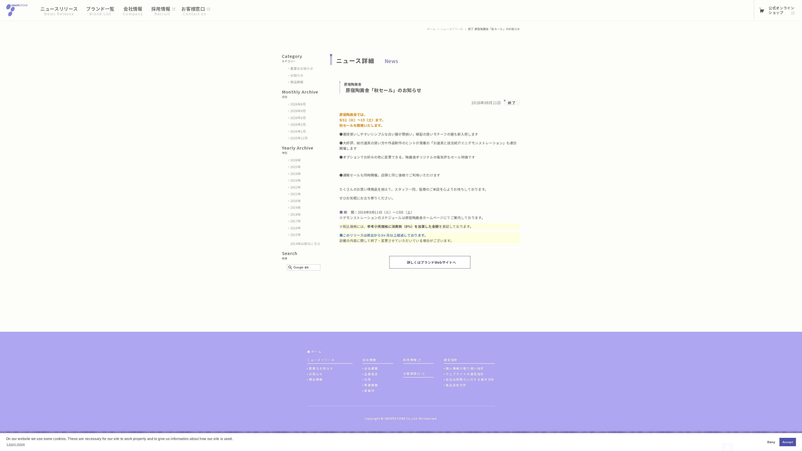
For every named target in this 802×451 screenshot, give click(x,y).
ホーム (431, 29)
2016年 (295, 228)
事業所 (369, 391)
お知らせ (296, 75)
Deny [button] (771, 442)
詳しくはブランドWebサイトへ (431, 262)
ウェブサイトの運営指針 (465, 374)
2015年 (295, 234)
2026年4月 (298, 111)
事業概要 (371, 385)
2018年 (295, 214)
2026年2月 (298, 124)
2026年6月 (298, 104)
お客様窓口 (412, 373)
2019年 (295, 207)
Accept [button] (787, 442)
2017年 (295, 221)
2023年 (295, 180)
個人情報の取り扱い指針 (465, 368)
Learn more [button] (16, 444)
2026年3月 (298, 117)
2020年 (295, 201)
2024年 (295, 173)
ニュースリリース (452, 29)
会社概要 (371, 368)
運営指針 (451, 360)
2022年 (295, 187)
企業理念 (371, 374)
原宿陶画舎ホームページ (424, 217)
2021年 (295, 194)
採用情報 (410, 360)
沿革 (367, 379)
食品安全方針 (456, 385)
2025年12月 (299, 138)
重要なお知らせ (301, 68)
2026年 (295, 160)
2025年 (295, 167)
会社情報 (369, 360)
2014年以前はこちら (305, 243)
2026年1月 (298, 131)
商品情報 (296, 82)
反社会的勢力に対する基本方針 (470, 379)
